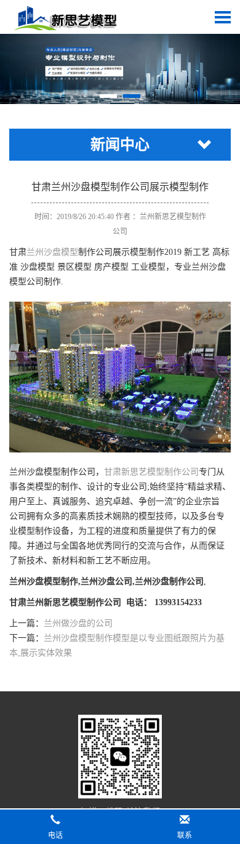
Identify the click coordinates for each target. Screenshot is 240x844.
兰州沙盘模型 (52, 252)
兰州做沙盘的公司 (78, 623)
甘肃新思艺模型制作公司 (151, 471)
